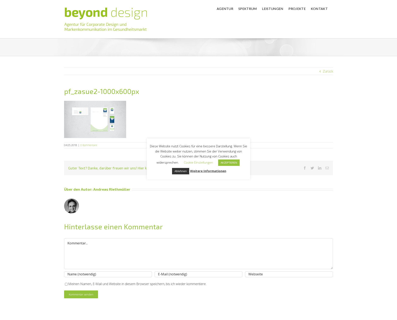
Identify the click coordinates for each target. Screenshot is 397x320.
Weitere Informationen (208, 171)
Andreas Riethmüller (111, 189)
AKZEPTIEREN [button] (229, 162)
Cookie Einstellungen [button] (198, 162)
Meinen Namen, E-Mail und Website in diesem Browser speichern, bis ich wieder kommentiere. (137, 284)
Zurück (328, 71)
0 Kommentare (88, 145)
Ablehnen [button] (181, 171)
